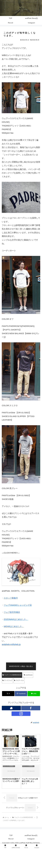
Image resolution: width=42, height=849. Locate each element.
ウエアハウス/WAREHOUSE (13, 675)
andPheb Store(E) (31, 835)
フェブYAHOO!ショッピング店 (18, 605)
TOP (11, 835)
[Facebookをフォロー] (30, 708)
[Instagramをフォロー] (21, 713)
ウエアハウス (20, 680)
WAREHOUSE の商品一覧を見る (21, 666)
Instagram (31, 839)
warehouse (29, 675)
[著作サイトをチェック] (11, 708)
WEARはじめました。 (14, 626)
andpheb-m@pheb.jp (11, 644)
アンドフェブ (8, 680)
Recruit (10, 839)
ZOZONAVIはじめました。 (16, 619)
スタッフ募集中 (11, 598)
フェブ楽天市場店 (12, 612)
